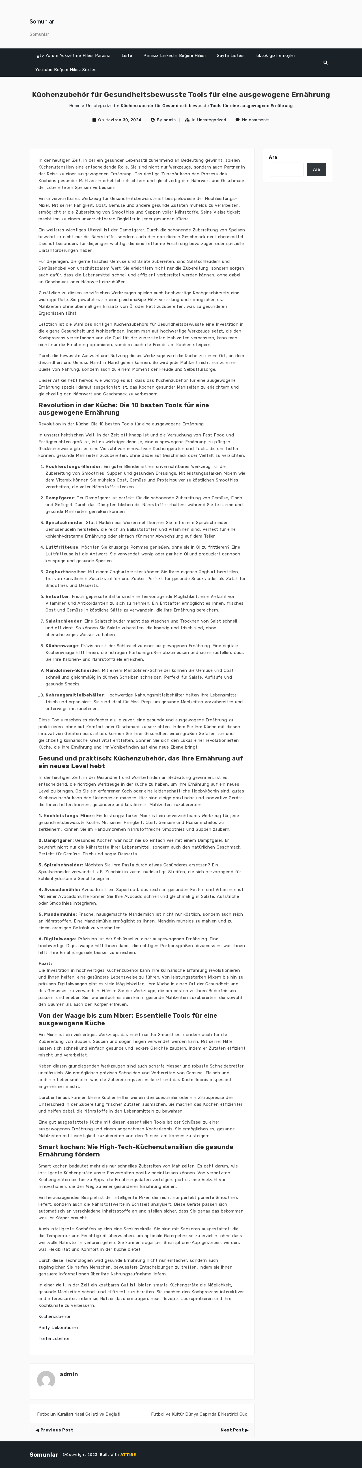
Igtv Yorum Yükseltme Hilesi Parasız (72, 55)
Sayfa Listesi (231, 55)
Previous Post (56, 1430)
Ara (273, 157)
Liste (127, 55)
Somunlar (42, 21)
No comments (256, 119)
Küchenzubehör (54, 1316)
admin (170, 119)
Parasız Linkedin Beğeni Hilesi (174, 55)
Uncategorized (100, 105)
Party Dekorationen (58, 1327)
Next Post (232, 1430)
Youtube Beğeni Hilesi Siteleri (65, 69)
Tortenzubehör (54, 1338)
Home (75, 105)
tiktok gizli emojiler (276, 55)
